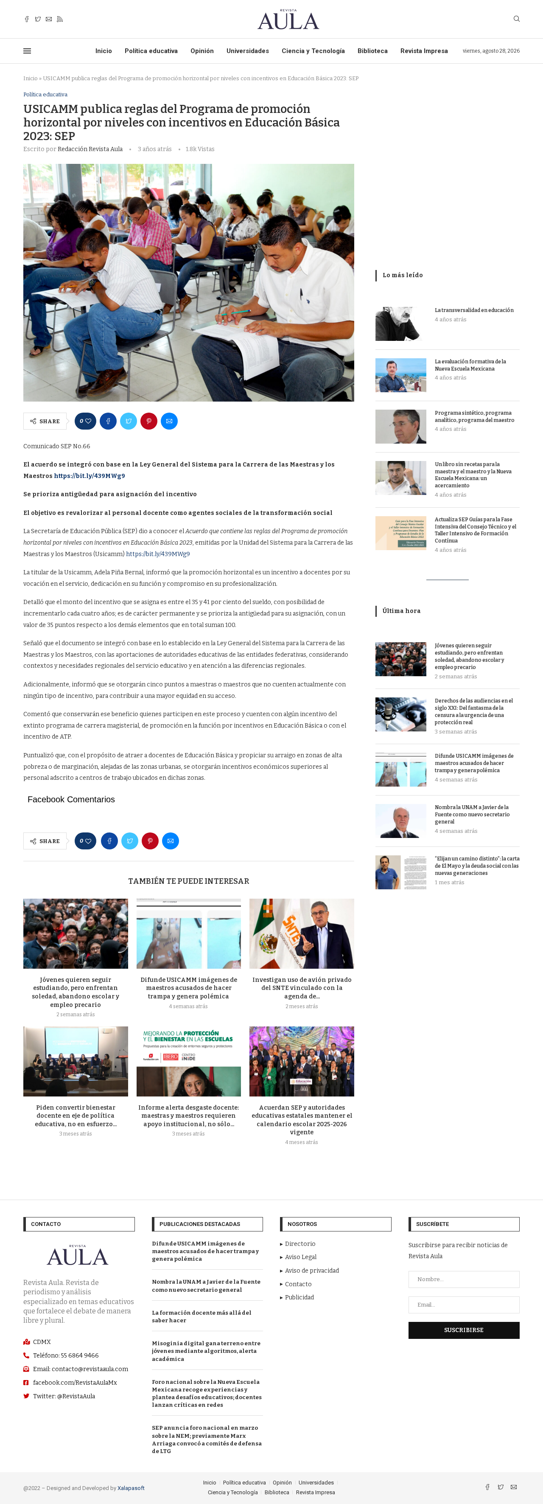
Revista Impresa (424, 51)
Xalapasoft (131, 1488)
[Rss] (59, 19)
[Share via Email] (169, 421)
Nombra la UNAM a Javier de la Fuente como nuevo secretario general (472, 814)
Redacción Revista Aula (90, 149)
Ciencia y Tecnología (313, 51)
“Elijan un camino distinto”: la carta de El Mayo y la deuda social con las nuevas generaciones (477, 866)
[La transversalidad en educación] (400, 324)
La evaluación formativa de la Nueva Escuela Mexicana (470, 365)
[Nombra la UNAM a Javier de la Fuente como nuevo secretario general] (400, 821)
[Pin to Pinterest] (148, 421)
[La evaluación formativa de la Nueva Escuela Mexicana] (400, 375)
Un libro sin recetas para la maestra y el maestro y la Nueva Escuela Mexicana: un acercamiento (473, 475)
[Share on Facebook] (108, 421)
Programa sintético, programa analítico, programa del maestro (475, 416)
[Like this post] (88, 421)
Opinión (202, 51)
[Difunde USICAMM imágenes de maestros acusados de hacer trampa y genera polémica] (189, 933)
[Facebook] (26, 19)
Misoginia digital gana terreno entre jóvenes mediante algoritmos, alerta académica (206, 1351)
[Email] (48, 19)
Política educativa (151, 51)
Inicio (103, 51)
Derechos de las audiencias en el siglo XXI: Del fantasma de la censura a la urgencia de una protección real (474, 711)
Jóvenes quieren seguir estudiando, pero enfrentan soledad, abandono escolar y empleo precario (469, 656)
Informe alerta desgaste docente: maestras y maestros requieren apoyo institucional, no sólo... (188, 1116)
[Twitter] (37, 19)
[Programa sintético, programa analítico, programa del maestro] (400, 427)
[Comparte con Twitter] (128, 421)
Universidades (248, 51)
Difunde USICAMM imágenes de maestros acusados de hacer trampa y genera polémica (188, 988)
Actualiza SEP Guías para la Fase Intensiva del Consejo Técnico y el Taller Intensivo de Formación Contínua (475, 530)
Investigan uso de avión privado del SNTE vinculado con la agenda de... (302, 988)
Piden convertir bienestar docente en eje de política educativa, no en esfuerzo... (76, 1116)
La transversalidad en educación (474, 310)
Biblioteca (373, 51)
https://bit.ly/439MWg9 (158, 554)
